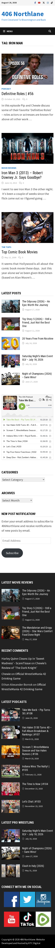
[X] (44, 2)
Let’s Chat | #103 (31, 801)
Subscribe (12, 553)
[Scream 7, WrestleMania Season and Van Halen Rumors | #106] (11, 748)
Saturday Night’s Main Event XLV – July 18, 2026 (37, 358)
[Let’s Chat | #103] (11, 802)
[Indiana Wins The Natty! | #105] (11, 767)
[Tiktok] (51, 2)
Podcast (6, 88)
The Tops (6, 247)
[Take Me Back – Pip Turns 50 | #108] (11, 710)
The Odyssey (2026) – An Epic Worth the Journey (36, 303)
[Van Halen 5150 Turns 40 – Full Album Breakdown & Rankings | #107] (11, 728)
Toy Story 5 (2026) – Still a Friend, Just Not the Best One (36, 322)
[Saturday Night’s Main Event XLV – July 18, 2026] (11, 357)
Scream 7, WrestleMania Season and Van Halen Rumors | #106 (35, 750)
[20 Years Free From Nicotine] (11, 339)
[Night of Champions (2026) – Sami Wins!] (11, 374)
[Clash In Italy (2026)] (11, 866)
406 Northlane (23, 13)
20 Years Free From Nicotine (37, 338)
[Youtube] (39, 2)
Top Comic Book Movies (20, 252)
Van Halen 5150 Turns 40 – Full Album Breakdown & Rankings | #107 (36, 731)
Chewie (6, 674)
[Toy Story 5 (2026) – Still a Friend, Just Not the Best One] (11, 320)
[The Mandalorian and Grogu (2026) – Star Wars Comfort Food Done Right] (11, 628)
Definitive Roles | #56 (17, 94)
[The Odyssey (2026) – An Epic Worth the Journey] (11, 302)
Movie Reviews (9, 168)
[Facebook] (35, 2)
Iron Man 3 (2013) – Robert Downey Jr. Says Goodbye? (22, 175)
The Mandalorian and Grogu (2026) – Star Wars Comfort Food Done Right (37, 631)
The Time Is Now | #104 (35, 784)
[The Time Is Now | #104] (11, 784)
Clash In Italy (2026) (33, 865)
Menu (10, 31)
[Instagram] (48, 2)
